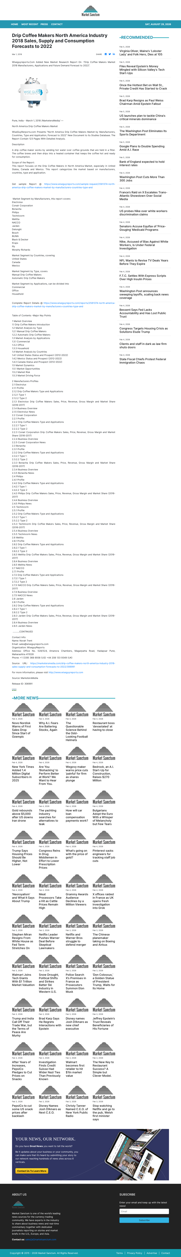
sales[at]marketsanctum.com (40, 1239)
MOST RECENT (29, 24)
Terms (119, 1253)
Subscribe (144, 1220)
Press (44, 24)
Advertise (152, 1253)
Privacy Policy (134, 1253)
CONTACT (57, 24)
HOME (14, 24)
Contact (165, 1253)
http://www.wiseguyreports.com (66, 672)
